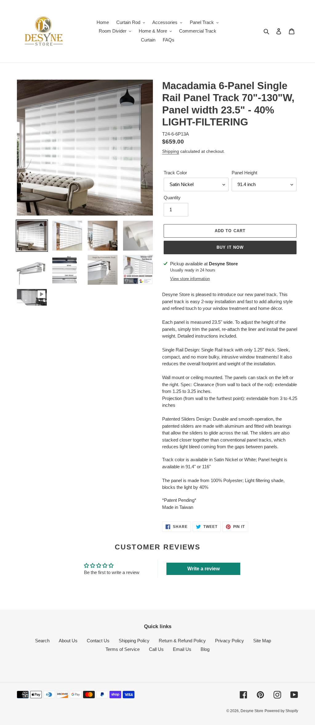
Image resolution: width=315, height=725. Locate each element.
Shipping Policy (134, 640)
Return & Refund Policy (182, 640)
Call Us (156, 649)
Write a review (203, 568)
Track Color (175, 172)
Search (42, 640)
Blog (205, 649)
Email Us (182, 649)
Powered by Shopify (281, 711)
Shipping (170, 151)
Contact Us (98, 640)
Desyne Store (252, 711)
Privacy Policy (229, 640)
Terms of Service (123, 649)
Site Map (262, 640)
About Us (68, 640)
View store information (190, 278)
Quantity (172, 197)
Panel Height (244, 172)
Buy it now (230, 247)
